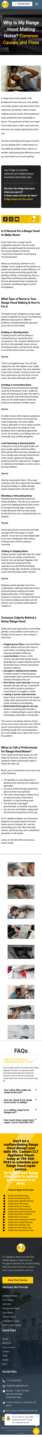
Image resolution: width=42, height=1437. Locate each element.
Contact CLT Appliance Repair (23, 1153)
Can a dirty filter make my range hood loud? (17, 1091)
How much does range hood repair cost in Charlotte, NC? (19, 1121)
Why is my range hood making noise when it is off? (19, 1060)
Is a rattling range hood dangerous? (16, 1111)
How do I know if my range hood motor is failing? (18, 1101)
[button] (36, 4)
